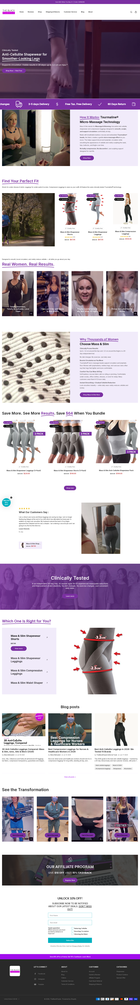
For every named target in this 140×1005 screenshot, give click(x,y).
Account (91, 971)
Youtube (41, 984)
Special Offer (121, 978)
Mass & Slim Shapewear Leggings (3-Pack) (24, 470)
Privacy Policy (77, 946)
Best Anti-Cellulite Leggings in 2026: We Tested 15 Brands (114, 750)
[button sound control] (31, 313)
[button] (6, 502)
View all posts (69, 777)
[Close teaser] (11, 498)
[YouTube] (36, 984)
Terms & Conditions (67, 984)
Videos (63, 978)
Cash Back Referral (95, 981)
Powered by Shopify (69, 999)
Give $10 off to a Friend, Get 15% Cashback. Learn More (70, 957)
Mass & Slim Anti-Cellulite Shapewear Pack (116, 470)
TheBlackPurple (55, 999)
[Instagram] (36, 979)
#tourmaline (127, 768)
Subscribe (70, 940)
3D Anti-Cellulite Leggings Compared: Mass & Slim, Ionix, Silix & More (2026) (23, 750)
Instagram (41, 979)
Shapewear (120, 971)
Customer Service (67, 981)
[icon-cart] (135, 12)
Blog (62, 974)
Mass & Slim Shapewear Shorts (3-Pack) (70, 470)
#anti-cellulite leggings (103, 765)
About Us (64, 971)
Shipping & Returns (95, 984)
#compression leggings (103, 768)
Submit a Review (94, 974)
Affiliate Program (94, 978)
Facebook (41, 974)
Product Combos (122, 974)
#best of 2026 (117, 765)
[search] (131, 12)
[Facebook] (36, 973)
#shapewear (117, 768)
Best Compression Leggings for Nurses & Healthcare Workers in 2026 (68, 750)
